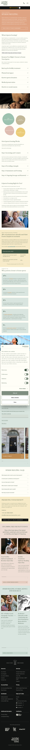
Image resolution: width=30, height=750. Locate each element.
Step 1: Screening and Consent (11, 153)
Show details (22, 388)
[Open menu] (27, 3)
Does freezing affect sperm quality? (9, 489)
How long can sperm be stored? (8, 492)
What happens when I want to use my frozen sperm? (12, 475)
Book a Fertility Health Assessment (13, 520)
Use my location (5, 420)
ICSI (12, 278)
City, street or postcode (6, 414)
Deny (15, 402)
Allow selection (15, 397)
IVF (10, 278)
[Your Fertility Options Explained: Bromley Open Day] (9, 556)
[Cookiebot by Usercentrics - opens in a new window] (22, 347)
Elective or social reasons (9, 87)
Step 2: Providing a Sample (10, 166)
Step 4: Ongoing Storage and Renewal (14, 175)
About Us (3, 669)
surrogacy (10, 292)
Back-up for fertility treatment (11, 68)
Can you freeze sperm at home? (8, 482)
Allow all (15, 393)
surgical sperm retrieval (11, 328)
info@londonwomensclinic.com (11, 515)
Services (18, 669)
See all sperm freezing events (10, 582)
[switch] (26, 374)
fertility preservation (8, 314)
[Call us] (24, 3)
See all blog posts (8, 653)
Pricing (17, 685)
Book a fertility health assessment (12, 28)
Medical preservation (8, 82)
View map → (4, 423)
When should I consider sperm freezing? (10, 485)
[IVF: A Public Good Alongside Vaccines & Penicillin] (9, 620)
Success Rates (4, 685)
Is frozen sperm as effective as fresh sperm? (10, 478)
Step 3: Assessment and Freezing (12, 171)
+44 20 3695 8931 (7, 513)
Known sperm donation (9, 77)
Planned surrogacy (8, 73)
